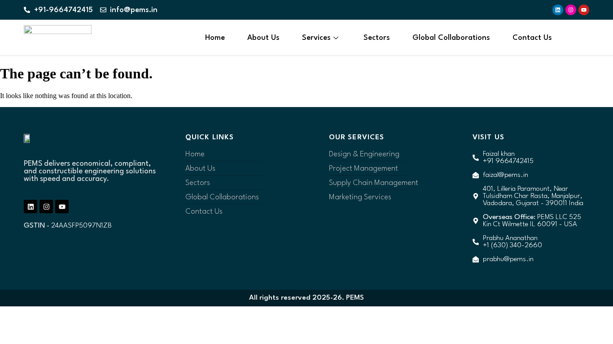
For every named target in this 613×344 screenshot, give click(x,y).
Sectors (376, 38)
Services (316, 38)
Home (215, 38)
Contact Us (532, 38)
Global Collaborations (451, 38)
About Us (263, 38)
